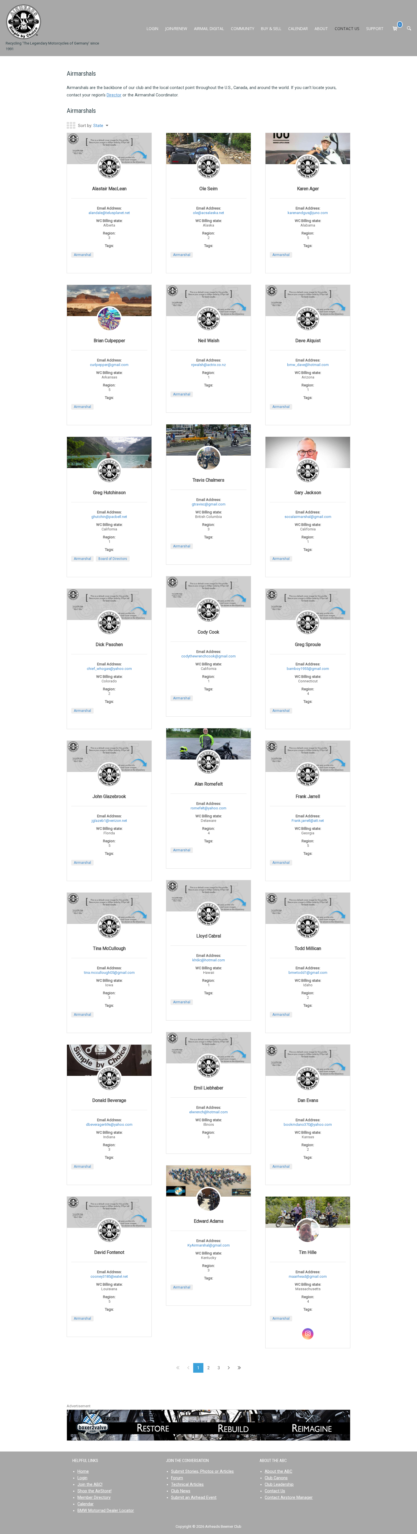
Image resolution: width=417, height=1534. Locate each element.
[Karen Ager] (308, 175)
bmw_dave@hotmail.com (308, 365)
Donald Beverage (109, 1100)
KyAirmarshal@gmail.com (209, 1245)
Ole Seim (208, 188)
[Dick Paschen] (109, 604)
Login (82, 1478)
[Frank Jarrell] (308, 756)
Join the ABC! (89, 1484)
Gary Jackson (307, 492)
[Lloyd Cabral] (208, 896)
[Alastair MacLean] (109, 148)
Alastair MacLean (109, 188)
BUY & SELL (271, 28)
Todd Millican (308, 948)
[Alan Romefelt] (208, 743)
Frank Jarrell (308, 796)
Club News (180, 1491)
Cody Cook (208, 632)
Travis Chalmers (208, 480)
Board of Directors (112, 559)
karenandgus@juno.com (308, 213)
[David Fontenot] (109, 1212)
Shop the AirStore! (94, 1491)
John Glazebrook (109, 796)
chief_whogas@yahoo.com (109, 669)
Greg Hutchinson (109, 492)
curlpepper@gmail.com (109, 365)
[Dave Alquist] (308, 300)
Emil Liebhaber (208, 1088)
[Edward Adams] (208, 1181)
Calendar (85, 1504)
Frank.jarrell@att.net (308, 820)
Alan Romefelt (209, 784)
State (98, 125)
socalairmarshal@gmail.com (308, 517)
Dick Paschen (109, 644)
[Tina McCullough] (109, 908)
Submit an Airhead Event (193, 1497)
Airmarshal (82, 255)
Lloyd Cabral (208, 936)
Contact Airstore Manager (289, 1497)
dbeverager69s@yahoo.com (109, 1124)
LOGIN (152, 28)
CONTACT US (347, 28)
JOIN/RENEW (176, 28)
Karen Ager (308, 188)
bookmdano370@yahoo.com (308, 1124)
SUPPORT (375, 28)
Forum (177, 1478)
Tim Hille (308, 1252)
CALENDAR (298, 28)
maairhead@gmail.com (308, 1276)
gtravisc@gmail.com (209, 504)
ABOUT (321, 28)
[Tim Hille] (308, 1212)
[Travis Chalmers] (208, 440)
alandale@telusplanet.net (109, 213)
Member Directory (94, 1497)
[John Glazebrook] (109, 756)
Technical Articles (187, 1484)
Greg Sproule (308, 644)
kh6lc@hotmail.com (208, 960)
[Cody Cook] (208, 592)
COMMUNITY (242, 28)
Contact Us (275, 1491)
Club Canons (276, 1478)
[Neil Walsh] (208, 300)
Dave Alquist (308, 340)
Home (83, 1471)
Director (114, 95)
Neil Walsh (208, 340)
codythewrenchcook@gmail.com (208, 656)
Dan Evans (308, 1100)
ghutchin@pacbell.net (109, 517)
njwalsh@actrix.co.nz (208, 365)
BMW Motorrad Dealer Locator (105, 1510)
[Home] (23, 21)
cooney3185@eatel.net (109, 1276)
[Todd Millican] (308, 908)
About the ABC (278, 1471)
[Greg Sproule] (308, 604)
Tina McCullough (109, 948)
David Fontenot (109, 1252)
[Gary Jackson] (308, 452)
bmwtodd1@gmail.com (307, 972)
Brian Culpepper (109, 340)
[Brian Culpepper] (109, 300)
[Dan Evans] (308, 1060)
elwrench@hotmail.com (208, 1112)
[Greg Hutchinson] (109, 453)
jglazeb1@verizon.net (109, 820)
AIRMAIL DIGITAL (209, 28)
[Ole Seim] (208, 148)
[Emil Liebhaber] (208, 1048)
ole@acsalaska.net (208, 213)
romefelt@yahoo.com (208, 808)
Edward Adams (209, 1221)
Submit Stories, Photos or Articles (202, 1471)
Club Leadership (279, 1484)
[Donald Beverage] (109, 1060)
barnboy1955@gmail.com (308, 669)
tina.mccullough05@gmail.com (109, 972)
